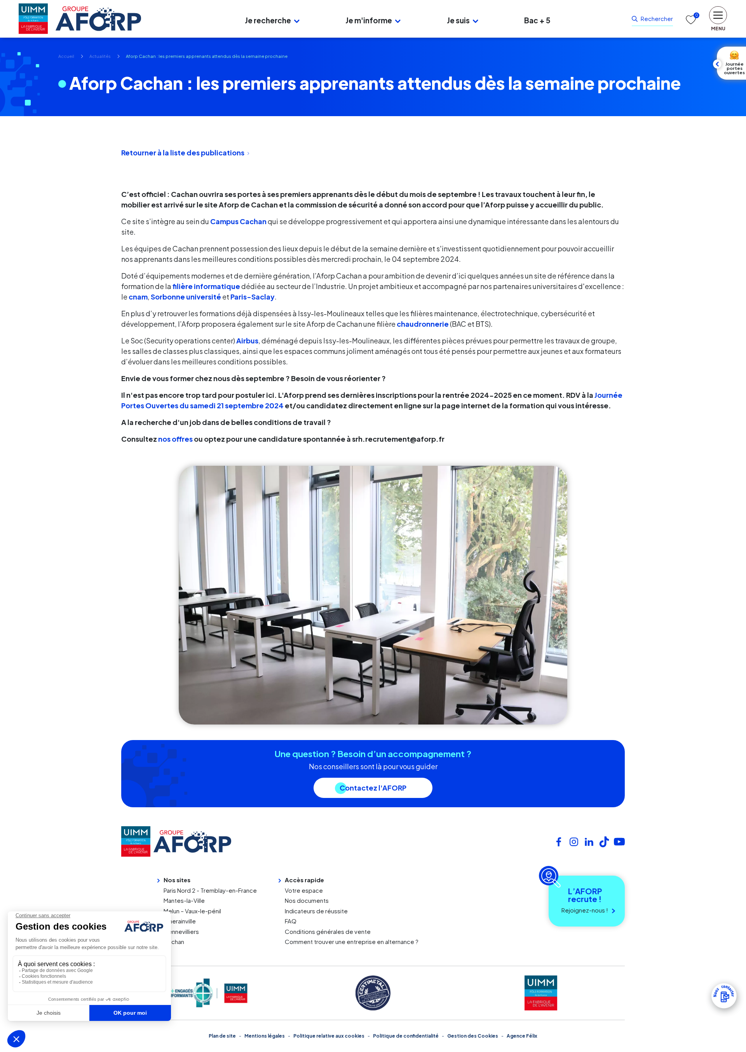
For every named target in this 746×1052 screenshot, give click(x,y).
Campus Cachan (238, 221)
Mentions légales (264, 1036)
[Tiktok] (604, 840)
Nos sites (177, 879)
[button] (297, 20)
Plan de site (222, 1036)
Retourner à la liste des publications (182, 152)
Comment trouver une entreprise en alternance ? (351, 941)
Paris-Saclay (252, 296)
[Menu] (182, 19)
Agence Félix (522, 1036)
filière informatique (206, 286)
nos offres (176, 438)
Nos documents (307, 900)
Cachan (174, 941)
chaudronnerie (423, 323)
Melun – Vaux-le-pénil (192, 910)
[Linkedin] (589, 840)
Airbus (247, 340)
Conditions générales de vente (328, 931)
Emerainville (180, 921)
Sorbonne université (186, 296)
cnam (138, 296)
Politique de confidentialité (406, 1036)
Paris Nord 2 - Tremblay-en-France (210, 890)
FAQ (290, 921)
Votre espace (304, 890)
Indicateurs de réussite (316, 910)
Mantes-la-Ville (184, 900)
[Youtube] (619, 840)
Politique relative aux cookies (328, 1036)
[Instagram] (573, 840)
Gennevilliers (181, 931)
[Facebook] (558, 840)
